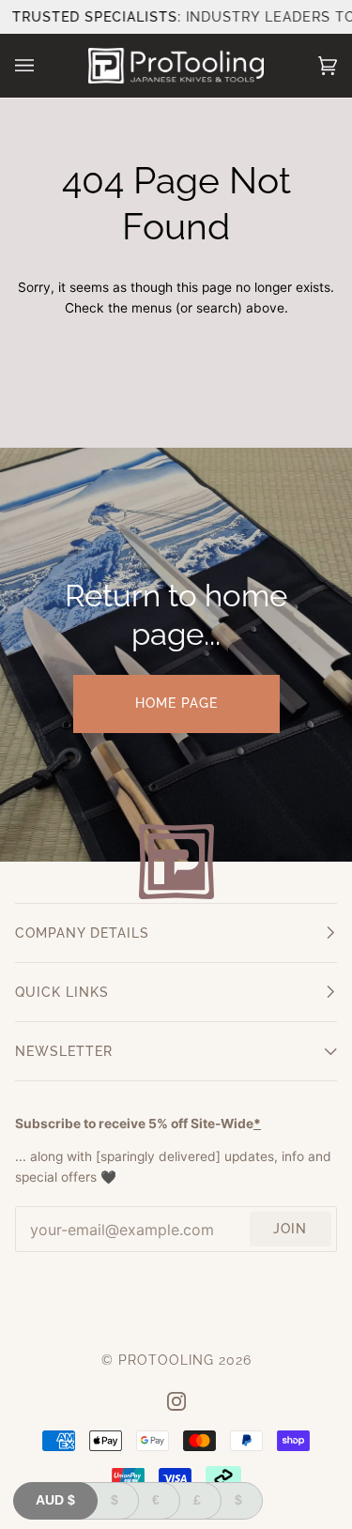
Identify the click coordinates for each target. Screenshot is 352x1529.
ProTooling (166, 1360)
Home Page (176, 703)
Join (290, 1228)
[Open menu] (43, 66)
